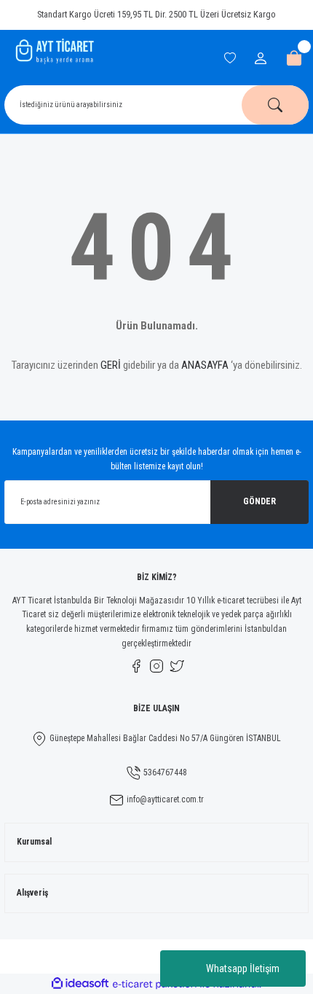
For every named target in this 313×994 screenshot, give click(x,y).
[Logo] (53, 51)
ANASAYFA (205, 365)
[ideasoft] (80, 983)
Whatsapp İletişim (243, 968)
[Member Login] (262, 58)
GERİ (110, 365)
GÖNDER (259, 501)
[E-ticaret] (154, 984)
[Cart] (294, 58)
